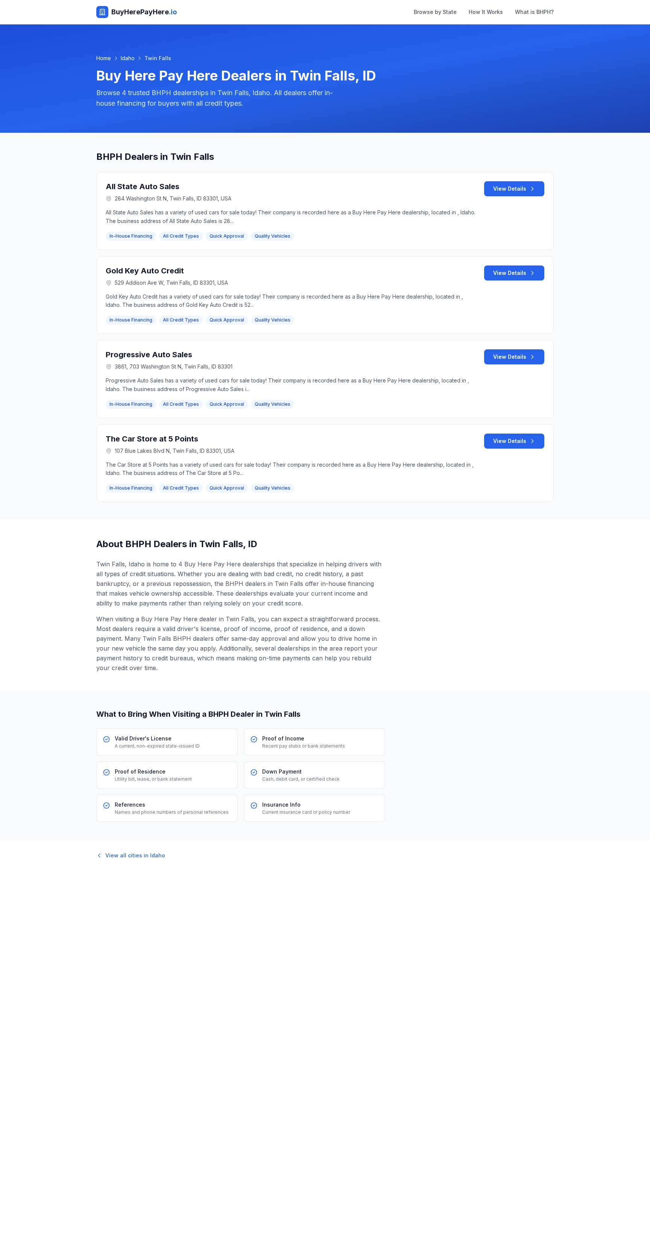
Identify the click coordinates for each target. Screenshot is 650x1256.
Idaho (128, 58)
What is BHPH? (534, 12)
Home (103, 58)
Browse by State (435, 12)
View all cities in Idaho (135, 855)
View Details (509, 188)
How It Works (486, 12)
